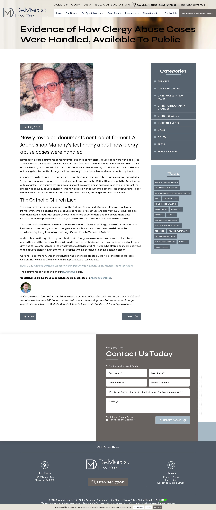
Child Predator (168, 115)
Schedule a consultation (197, 13)
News (161, 130)
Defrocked (176, 209)
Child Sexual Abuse (108, 447)
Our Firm (70, 13)
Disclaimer (111, 417)
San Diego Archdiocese (165, 236)
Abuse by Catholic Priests (166, 182)
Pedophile (159, 231)
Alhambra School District (166, 188)
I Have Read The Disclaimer (122, 420)
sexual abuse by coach (165, 242)
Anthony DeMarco (100, 277)
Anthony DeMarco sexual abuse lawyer (172, 193)
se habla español (192, 5)
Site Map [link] (115, 500)
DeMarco (159, 215)
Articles (163, 81)
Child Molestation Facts (171, 97)
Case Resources (169, 88)
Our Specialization (91, 13)
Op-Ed (162, 137)
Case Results (114, 13)
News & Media (150, 13)
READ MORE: (76, 265)
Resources (130, 13)
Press (161, 144)
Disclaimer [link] (102, 500)
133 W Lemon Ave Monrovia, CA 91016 (44, 478)
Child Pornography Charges (171, 107)
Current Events (169, 123)
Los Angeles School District (167, 226)
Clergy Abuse (161, 209)
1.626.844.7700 (162, 5)
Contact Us (171, 13)
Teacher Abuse (161, 247)
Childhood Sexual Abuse (165, 204)
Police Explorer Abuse (179, 231)
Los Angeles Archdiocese (166, 220)
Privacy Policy (126, 417)
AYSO (157, 199)
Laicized (171, 215)
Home (58, 13)
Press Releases (168, 151)
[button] (207, 5)
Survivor (183, 242)
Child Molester (171, 199)
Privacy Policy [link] (130, 500)
